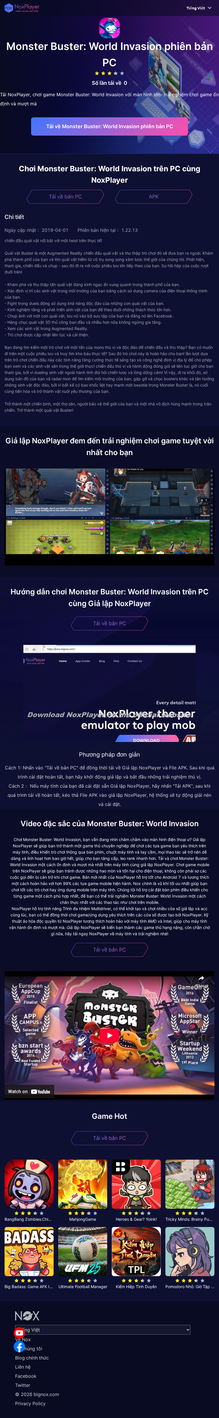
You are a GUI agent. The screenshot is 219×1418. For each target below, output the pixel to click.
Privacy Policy (30, 1403)
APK (154, 197)
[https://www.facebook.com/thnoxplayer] (19, 1346)
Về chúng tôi (28, 1348)
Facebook (25, 1376)
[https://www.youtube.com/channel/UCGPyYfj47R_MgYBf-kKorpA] (19, 1333)
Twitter (22, 1385)
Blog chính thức (32, 1358)
